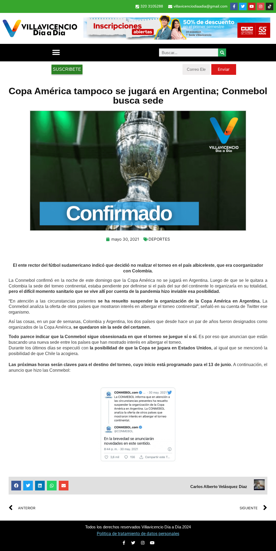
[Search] (222, 52)
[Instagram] (260, 6)
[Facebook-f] (234, 6)
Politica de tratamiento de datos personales (138, 533)
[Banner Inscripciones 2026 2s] (176, 38)
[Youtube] (252, 6)
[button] (56, 53)
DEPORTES (159, 239)
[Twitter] (243, 6)
